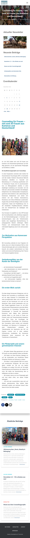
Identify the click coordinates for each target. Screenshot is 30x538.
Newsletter (10, 394)
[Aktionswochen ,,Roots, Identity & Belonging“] (15, 435)
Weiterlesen (22, 464)
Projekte (4, 397)
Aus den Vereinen (7, 446)
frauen (15, 399)
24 (19, 105)
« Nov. (4, 111)
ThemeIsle (20, 534)
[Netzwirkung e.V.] (5, 3)
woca (23, 399)
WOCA (10, 397)
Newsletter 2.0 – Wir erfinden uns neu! (13, 61)
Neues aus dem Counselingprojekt (12, 66)
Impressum (15, 530)
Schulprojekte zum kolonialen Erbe (12, 71)
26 (7, 108)
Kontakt (23, 527)
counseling (11, 399)
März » (8, 111)
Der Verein (7, 527)
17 (19, 101)
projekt (20, 399)
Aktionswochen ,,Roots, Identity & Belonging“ (15, 56)
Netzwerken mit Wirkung (10, 76)
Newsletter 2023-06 (20, 394)
